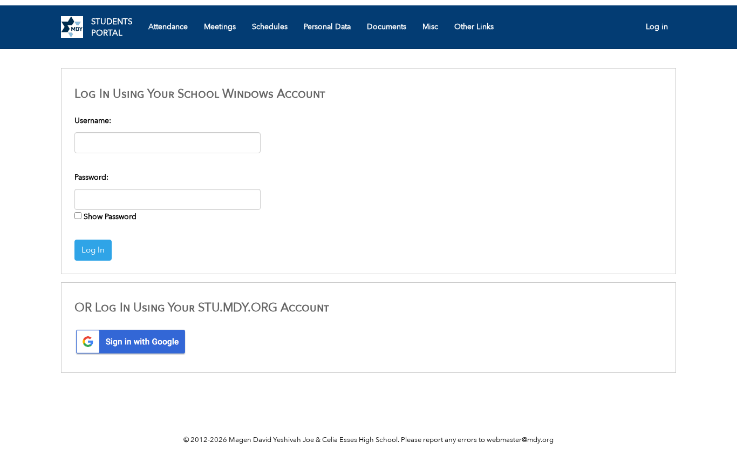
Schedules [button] (270, 27)
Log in (657, 27)
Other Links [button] (474, 27)
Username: (92, 120)
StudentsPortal (111, 27)
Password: (91, 177)
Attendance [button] (168, 27)
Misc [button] (430, 27)
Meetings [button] (220, 27)
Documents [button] (386, 27)
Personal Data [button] (327, 27)
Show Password (110, 217)
